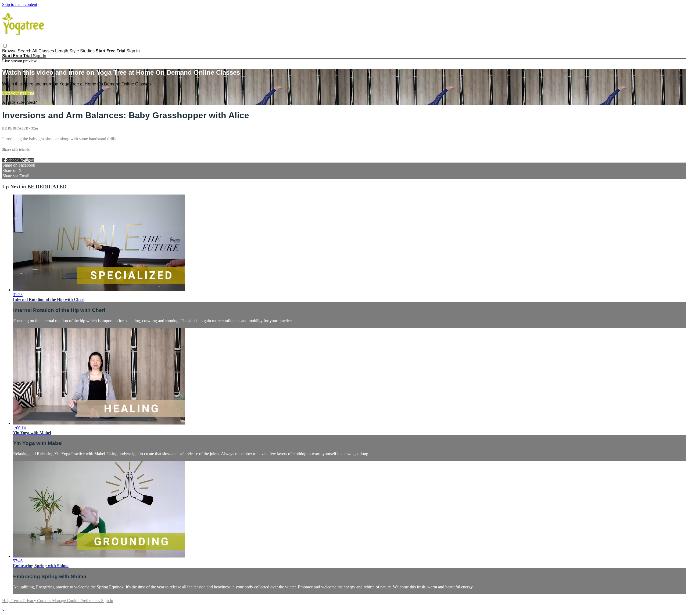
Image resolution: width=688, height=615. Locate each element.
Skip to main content (19, 4)
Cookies (44, 600)
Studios (87, 51)
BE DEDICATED (15, 128)
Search (25, 51)
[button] (5, 46)
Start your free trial (18, 93)
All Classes (43, 51)
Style (74, 51)
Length (61, 51)
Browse (10, 51)
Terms (17, 600)
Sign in (133, 51)
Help (7, 600)
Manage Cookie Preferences (76, 600)
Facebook (11, 160)
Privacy (30, 600)
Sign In (39, 55)
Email (29, 160)
